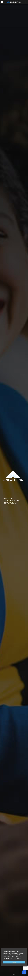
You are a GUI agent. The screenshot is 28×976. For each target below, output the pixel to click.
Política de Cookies (15, 958)
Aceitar (14, 962)
